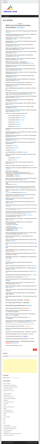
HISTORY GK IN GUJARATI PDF (8, 396)
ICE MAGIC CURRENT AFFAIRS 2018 (9, 398)
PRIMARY (5, 408)
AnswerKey (15, 343)
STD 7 (4, 420)
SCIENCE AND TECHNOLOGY (8, 411)
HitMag (36, 442)
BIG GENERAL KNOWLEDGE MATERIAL (10, 386)
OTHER (4, 405)
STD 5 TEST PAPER (6, 416)
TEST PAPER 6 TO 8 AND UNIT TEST (9, 428)
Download (23, 115)
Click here (26, 276)
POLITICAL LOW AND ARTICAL (8, 406)
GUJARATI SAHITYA (6, 395)
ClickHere (11, 315)
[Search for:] (20, 350)
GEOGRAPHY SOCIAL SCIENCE (8, 390)
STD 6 (4, 418)
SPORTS (4, 413)
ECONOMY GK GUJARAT (7, 388)
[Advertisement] (20, 366)
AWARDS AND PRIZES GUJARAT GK (9, 385)
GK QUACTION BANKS (7, 393)
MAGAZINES (5, 400)
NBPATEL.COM (11, 442)
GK (4, 391)
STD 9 (4, 423)
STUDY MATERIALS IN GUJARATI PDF (10, 426)
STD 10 (4, 415)
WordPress (31, 442)
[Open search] (36, 16)
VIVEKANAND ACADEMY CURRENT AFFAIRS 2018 (12, 433)
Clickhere (8, 129)
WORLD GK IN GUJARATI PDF (8, 435)
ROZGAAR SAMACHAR (7, 410)
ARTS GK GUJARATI (6, 383)
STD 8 (4, 421)
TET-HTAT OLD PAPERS (7, 430)
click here (12, 251)
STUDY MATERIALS (6, 425)
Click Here (21, 27)
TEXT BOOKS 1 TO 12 (7, 431)
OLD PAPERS (5, 403)
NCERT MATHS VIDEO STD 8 (8, 401)
